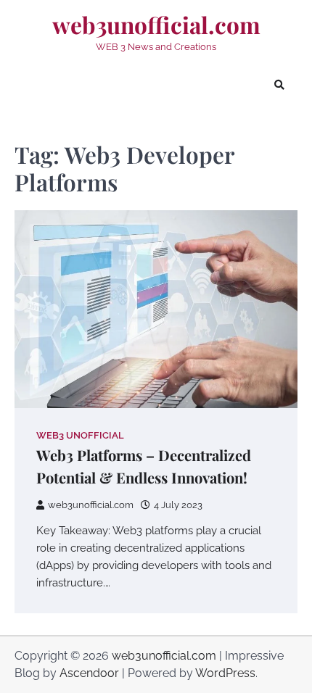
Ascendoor (89, 673)
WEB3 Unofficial (80, 435)
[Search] (279, 85)
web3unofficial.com (156, 24)
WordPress (225, 673)
